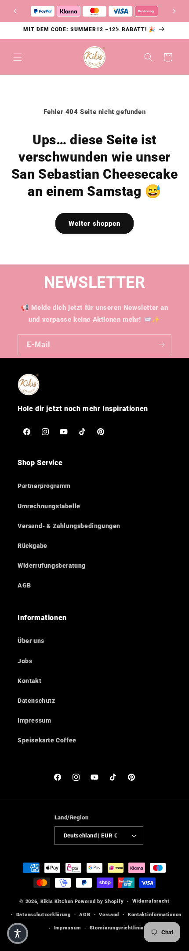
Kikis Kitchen (56, 901)
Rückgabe (32, 545)
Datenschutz (36, 700)
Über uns (31, 640)
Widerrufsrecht (151, 901)
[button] (174, 11)
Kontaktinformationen (155, 915)
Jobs (25, 661)
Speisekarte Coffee (47, 740)
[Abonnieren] (161, 344)
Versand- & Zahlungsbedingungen (69, 525)
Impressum (34, 720)
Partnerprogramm (44, 485)
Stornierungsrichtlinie (117, 928)
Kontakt (29, 680)
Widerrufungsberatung (52, 565)
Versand (109, 915)
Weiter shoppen (94, 224)
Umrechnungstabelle (49, 506)
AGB (24, 585)
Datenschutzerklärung (43, 915)
